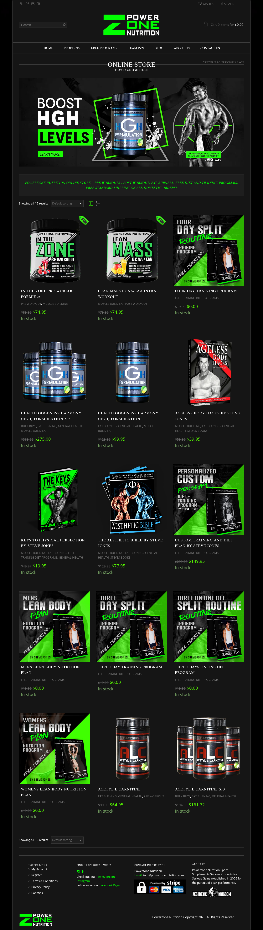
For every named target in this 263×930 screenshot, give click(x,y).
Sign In (229, 4)
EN (21, 4)
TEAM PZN (136, 48)
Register (36, 875)
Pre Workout (31, 304)
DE (27, 4)
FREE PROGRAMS (104, 48)
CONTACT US (210, 48)
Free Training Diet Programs (197, 298)
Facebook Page (110, 885)
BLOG (159, 48)
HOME (48, 48)
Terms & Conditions (44, 881)
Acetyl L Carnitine (119, 789)
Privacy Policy (40, 887)
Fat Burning (47, 426)
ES (33, 4)
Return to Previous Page (224, 62)
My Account (39, 869)
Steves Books (197, 431)
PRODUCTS (72, 48)
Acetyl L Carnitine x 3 (200, 789)
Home (119, 70)
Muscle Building (55, 304)
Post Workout (136, 304)
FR (38, 4)
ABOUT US (182, 48)
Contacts (37, 893)
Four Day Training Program (206, 290)
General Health (70, 426)
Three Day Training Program (130, 666)
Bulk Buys (28, 426)
